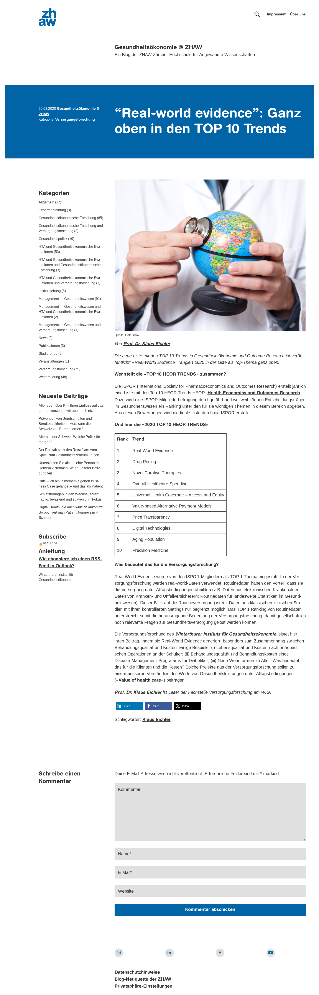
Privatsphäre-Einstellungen (143, 986)
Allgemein (46, 202)
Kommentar (129, 789)
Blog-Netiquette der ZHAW (143, 979)
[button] (129, 706)
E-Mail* (125, 872)
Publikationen (49, 346)
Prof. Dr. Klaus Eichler (146, 344)
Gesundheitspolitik (53, 239)
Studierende (48, 354)
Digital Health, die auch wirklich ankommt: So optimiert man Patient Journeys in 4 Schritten (71, 512)
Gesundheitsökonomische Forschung (67, 218)
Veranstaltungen (51, 361)
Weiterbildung (49, 377)
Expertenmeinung (52, 210)
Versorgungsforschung (75, 119)
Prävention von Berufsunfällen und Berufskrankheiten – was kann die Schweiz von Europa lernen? (65, 424)
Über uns (298, 14)
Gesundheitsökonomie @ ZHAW (158, 47)
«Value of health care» (140, 680)
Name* (124, 853)
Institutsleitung (50, 291)
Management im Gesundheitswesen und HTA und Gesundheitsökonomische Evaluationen (70, 312)
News (43, 338)
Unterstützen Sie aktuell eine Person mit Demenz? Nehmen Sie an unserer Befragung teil (70, 468)
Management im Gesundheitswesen (66, 299)
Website (126, 891)
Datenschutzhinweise (137, 972)
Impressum (276, 14)
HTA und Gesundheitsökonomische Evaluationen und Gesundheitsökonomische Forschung (70, 265)
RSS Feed (50, 543)
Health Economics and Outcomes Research (253, 393)
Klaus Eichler (156, 720)
